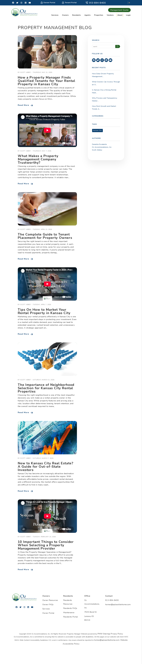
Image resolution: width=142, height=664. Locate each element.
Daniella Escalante (99, 144)
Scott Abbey (97, 150)
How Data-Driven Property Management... (103, 75)
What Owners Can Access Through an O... (106, 83)
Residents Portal (70, 617)
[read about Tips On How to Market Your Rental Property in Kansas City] (47, 284)
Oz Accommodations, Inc (102, 147)
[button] (13, 3)
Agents (87, 15)
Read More (23, 105)
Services (55, 15)
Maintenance (68, 612)
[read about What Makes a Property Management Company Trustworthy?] (47, 130)
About (120, 15)
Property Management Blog (55, 28)
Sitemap (106, 634)
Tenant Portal (70, 2)
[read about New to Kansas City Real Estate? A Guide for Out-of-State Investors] (47, 437)
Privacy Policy (117, 634)
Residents (76, 15)
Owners (65, 15)
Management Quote (119, 10)
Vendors (110, 15)
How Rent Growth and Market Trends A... (104, 107)
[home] (24, 12)
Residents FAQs (70, 608)
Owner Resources (50, 600)
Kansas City (97, 130)
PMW (100, 634)
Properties (98, 15)
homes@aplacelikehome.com (118, 604)
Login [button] (128, 15)
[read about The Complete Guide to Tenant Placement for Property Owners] (47, 209)
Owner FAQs (48, 604)
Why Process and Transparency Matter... (104, 99)
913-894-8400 (97, 2)
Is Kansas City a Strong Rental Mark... (104, 91)
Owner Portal (49, 2)
